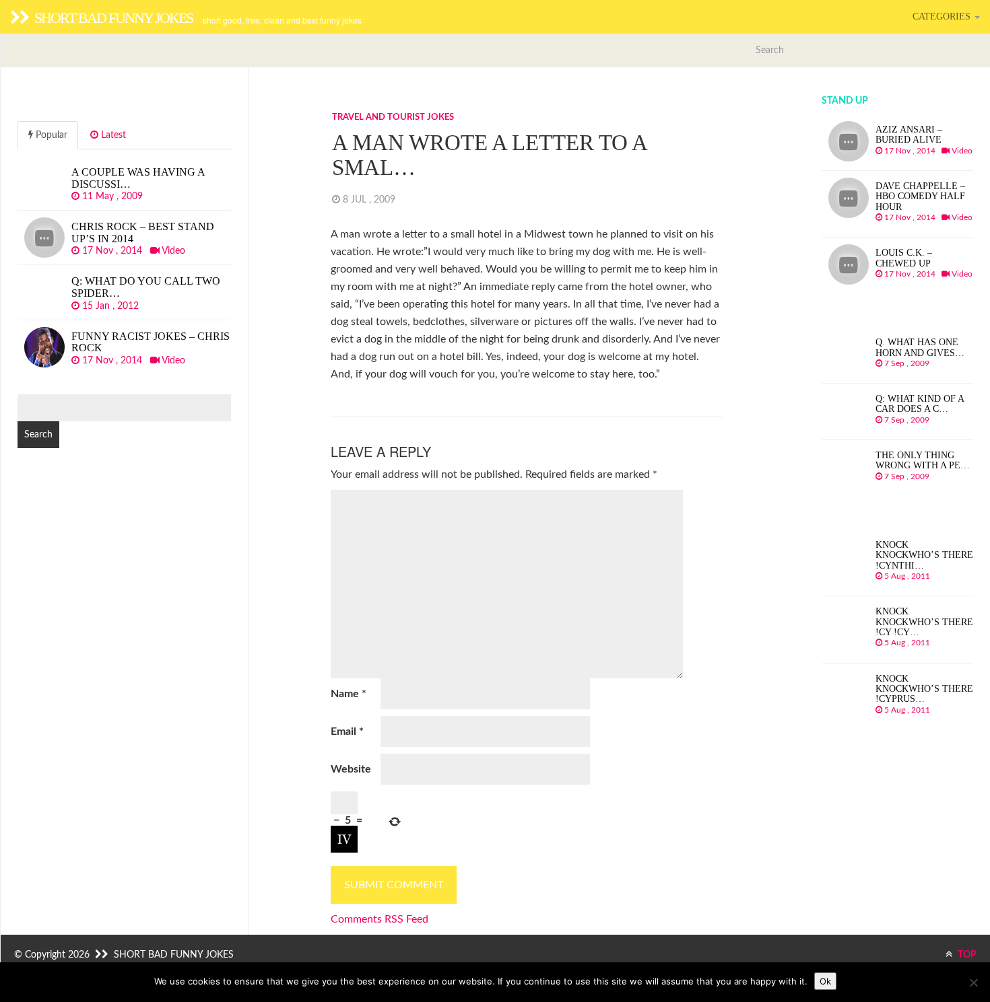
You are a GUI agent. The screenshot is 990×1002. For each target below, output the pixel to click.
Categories (943, 16)
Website (351, 769)
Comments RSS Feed (379, 919)
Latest (112, 135)
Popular (50, 135)
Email (347, 731)
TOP (966, 955)
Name (348, 693)
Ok (825, 981)
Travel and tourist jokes (393, 117)
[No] (973, 982)
